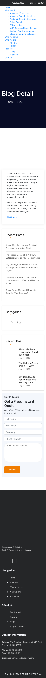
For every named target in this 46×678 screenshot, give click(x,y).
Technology (16, 322)
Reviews (13, 46)
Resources (9, 48)
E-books (14, 54)
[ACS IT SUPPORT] (23, 15)
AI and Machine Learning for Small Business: (28, 352)
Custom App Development (22, 31)
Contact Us (10, 57)
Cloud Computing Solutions (22, 34)
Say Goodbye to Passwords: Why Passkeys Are (27, 380)
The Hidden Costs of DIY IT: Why (28, 364)
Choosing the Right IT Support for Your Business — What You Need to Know (22, 280)
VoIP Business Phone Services (23, 28)
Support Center (36, 3)
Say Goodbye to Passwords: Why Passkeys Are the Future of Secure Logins (22, 267)
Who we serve (11, 37)
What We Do (15, 582)
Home (7, 7)
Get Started (15, 612)
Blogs (12, 51)
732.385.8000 (17, 3)
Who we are (10, 40)
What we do (10, 10)
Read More (12, 217)
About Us (14, 43)
